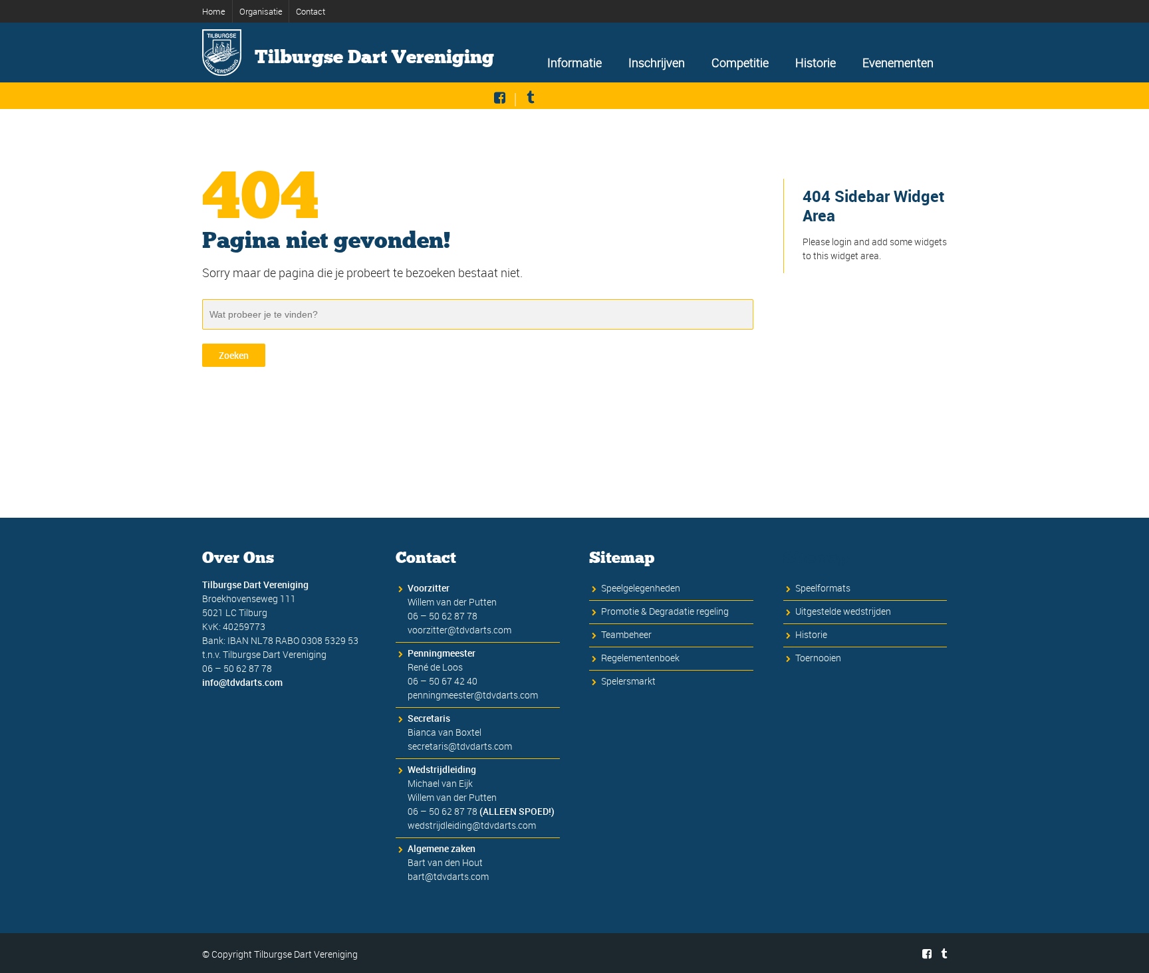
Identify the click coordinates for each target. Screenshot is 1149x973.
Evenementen (898, 62)
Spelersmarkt (628, 681)
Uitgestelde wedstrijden (843, 611)
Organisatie (261, 11)
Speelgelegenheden (640, 588)
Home (213, 11)
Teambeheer (626, 634)
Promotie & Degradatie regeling (665, 611)
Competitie (740, 62)
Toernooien (818, 657)
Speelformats (822, 588)
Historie (815, 62)
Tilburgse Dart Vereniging (374, 57)
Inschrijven (656, 62)
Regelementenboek (640, 657)
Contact (310, 11)
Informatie (574, 62)
